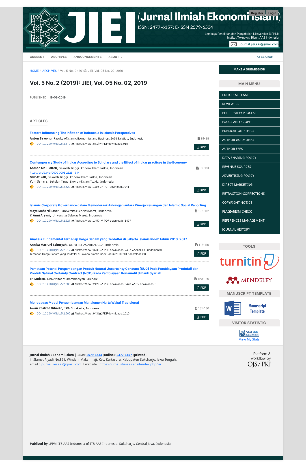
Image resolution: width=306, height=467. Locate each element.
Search (266, 57)
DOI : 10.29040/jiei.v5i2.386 (54, 284)
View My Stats (249, 339)
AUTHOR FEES (232, 148)
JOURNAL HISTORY (236, 229)
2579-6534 (94, 355)
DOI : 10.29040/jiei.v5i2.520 (54, 186)
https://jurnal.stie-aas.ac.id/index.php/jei (130, 364)
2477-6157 (124, 355)
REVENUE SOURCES (236, 166)
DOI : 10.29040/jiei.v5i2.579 (54, 143)
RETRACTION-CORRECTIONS (243, 193)
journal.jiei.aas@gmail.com (61, 364)
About (114, 57)
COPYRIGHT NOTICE (237, 202)
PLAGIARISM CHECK (237, 211)
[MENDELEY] (249, 280)
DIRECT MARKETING (237, 184)
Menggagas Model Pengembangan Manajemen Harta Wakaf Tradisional (84, 302)
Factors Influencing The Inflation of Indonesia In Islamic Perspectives (82, 133)
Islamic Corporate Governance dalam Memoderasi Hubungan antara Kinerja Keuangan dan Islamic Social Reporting (118, 205)
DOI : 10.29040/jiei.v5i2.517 (54, 250)
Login (272, 13)
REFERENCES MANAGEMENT (243, 220)
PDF (203, 147)
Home (34, 70)
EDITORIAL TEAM (235, 95)
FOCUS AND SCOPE (236, 122)
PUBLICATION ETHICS (238, 131)
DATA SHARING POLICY (239, 157)
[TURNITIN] (249, 261)
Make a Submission (249, 69)
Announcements (87, 57)
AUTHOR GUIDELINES (238, 139)
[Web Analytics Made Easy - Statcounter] (249, 333)
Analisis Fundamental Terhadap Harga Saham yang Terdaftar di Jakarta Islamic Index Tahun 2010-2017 (108, 239)
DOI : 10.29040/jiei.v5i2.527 (54, 220)
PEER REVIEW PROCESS (239, 113)
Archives (59, 57)
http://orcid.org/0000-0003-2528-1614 (55, 172)
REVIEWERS (230, 104)
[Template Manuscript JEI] (249, 308)
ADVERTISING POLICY (238, 175)
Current (37, 57)
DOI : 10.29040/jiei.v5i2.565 (54, 313)
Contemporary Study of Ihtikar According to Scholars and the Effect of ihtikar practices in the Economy (108, 162)
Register (257, 13)
